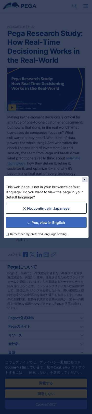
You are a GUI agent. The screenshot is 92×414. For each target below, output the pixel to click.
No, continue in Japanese (48, 208)
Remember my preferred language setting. (38, 234)
